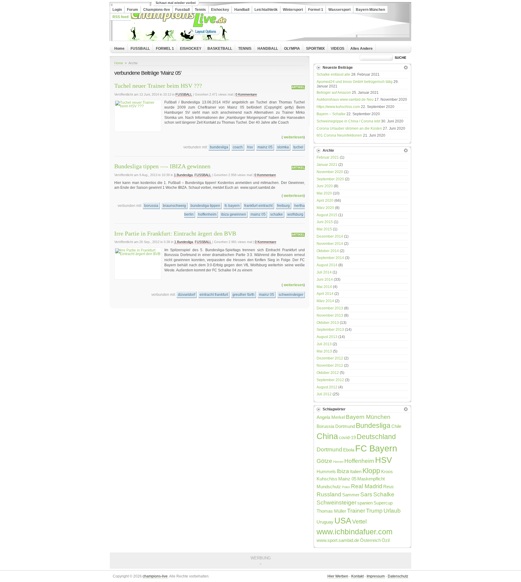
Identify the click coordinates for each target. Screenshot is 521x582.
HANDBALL (267, 48)
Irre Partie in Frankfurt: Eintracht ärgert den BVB (175, 233)
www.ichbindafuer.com (355, 531)
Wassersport (339, 10)
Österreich (370, 540)
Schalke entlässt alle (333, 74)
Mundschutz (329, 486)
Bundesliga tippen (205, 206)
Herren (338, 461)
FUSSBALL (140, 48)
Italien (356, 471)
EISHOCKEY (190, 48)
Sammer (350, 494)
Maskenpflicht (371, 478)
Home (119, 48)
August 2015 (327, 215)
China (327, 436)
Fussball (182, 10)
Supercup (383, 502)
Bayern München (370, 10)
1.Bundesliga (183, 175)
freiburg (283, 206)
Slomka (283, 147)
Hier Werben (337, 576)
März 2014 (325, 301)
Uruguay (325, 521)
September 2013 (330, 329)
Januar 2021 (327, 165)
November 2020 (330, 172)
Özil (386, 540)
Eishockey (220, 10)
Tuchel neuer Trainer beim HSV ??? (158, 85)
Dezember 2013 (330, 308)
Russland (329, 494)
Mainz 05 (265, 147)
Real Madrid (366, 486)
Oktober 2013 (328, 323)
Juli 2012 (324, 394)
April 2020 (325, 200)
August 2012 (327, 387)
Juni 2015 (325, 222)
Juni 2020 (325, 186)
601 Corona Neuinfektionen (339, 135)
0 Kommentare (246, 94)
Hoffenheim (207, 214)
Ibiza (343, 471)
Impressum (376, 576)
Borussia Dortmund (336, 426)
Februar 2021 (328, 157)
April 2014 (325, 294)
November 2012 (330, 365)
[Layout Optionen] (202, 31)
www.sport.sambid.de (338, 540)
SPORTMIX (315, 48)
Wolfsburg (295, 214)
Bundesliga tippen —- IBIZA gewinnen (162, 166)
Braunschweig (174, 206)
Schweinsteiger (291, 295)
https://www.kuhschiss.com (338, 107)
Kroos (387, 471)
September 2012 (330, 380)
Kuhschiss (327, 478)
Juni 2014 (325, 279)
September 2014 (330, 258)
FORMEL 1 (165, 48)
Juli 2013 (324, 344)
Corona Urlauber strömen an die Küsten (349, 128)
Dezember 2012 (330, 358)
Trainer (356, 510)
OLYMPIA (292, 48)
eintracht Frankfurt (214, 295)
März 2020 (325, 208)
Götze (324, 460)
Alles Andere (361, 48)
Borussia (151, 206)
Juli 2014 (324, 272)
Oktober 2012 (328, 373)
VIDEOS (337, 48)
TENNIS (244, 48)
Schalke (276, 214)
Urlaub (392, 510)
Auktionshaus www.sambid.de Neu (345, 99)
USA (342, 520)
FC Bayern (232, 206)
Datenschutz (398, 576)
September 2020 (330, 179)
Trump (374, 510)
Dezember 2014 (330, 236)
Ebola (348, 449)
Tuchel (298, 147)
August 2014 (327, 265)
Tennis (200, 10)
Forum (132, 10)
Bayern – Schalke (331, 114)
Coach (238, 147)
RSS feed (120, 17)
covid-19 (347, 437)
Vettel (359, 521)
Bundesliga (219, 147)
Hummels (326, 471)
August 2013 (327, 337)
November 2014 (330, 244)
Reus (388, 486)
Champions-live (156, 10)
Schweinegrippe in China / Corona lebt (348, 121)
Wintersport (293, 10)
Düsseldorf (186, 295)
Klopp (371, 471)
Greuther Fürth (243, 295)
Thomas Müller (331, 511)
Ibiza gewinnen (233, 214)
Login (117, 10)
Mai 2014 (324, 287)
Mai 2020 (324, 193)
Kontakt (357, 576)
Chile (396, 426)
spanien (365, 502)
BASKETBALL (219, 48)
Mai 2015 (324, 229)
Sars (366, 494)
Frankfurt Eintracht (258, 206)
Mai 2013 (324, 351)
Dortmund (329, 449)
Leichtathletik (266, 10)
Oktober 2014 (328, 251)
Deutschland (376, 437)
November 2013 (330, 315)
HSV (250, 147)
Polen (346, 487)
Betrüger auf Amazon (334, 92)
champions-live (155, 576)
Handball (241, 10)
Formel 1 (315, 10)
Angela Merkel (331, 417)
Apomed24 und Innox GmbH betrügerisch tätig (355, 82)
